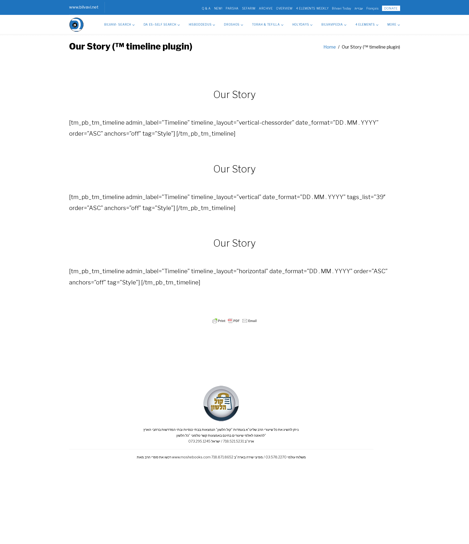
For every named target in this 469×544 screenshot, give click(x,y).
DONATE (391, 8)
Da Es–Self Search (160, 24)
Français (372, 8)
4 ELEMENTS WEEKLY (312, 8)
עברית (359, 8)
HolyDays (300, 24)
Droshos (232, 24)
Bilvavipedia (332, 24)
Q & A (206, 8)
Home (329, 47)
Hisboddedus (200, 24)
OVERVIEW (284, 8)
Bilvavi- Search (117, 24)
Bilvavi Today (341, 8)
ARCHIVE (266, 8)
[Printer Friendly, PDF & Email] (234, 320)
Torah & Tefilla (266, 24)
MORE (391, 24)
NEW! (218, 8)
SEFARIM (249, 8)
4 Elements (365, 24)
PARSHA (232, 8)
